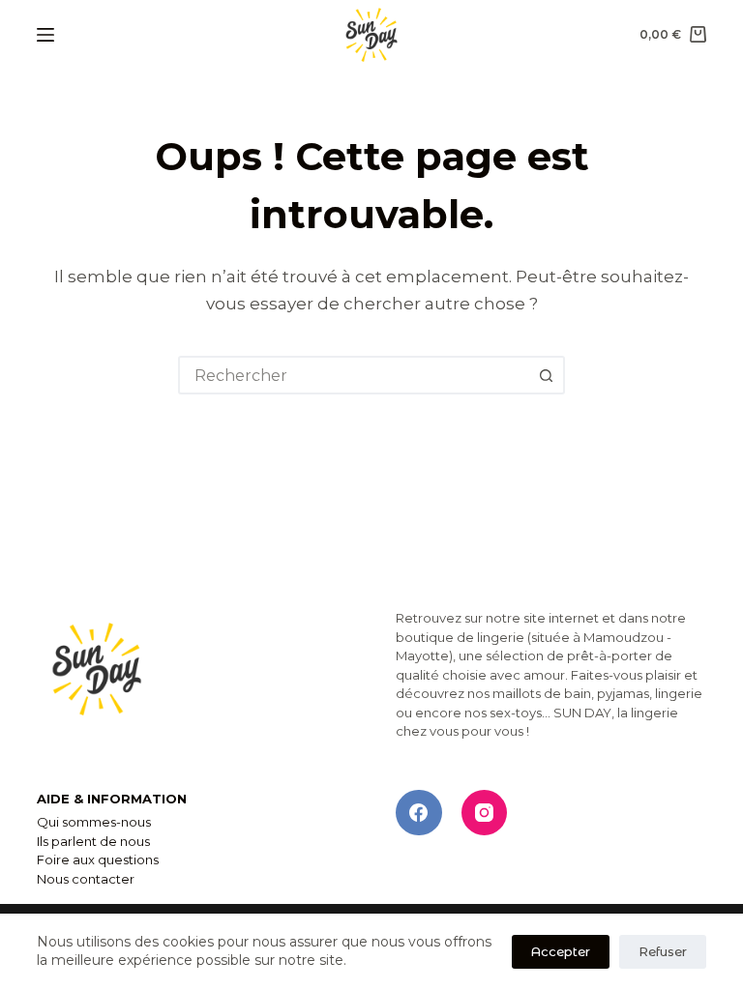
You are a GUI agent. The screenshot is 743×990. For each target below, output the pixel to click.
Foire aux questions (98, 859)
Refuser (663, 951)
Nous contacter (85, 879)
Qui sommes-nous (94, 822)
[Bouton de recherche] (545, 375)
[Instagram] (484, 813)
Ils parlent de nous (93, 841)
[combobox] (354, 375)
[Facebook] (419, 813)
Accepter (560, 951)
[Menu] (45, 35)
